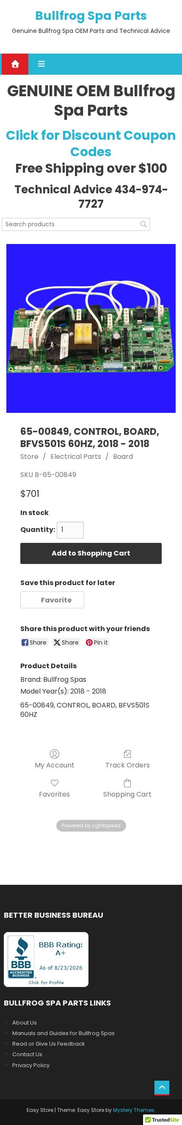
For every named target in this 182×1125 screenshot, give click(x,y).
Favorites (54, 793)
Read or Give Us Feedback (48, 1044)
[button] (52, 599)
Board (123, 456)
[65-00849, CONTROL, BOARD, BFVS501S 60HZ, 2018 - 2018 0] (91, 328)
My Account (54, 764)
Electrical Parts (75, 456)
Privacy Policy (31, 1065)
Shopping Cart (127, 793)
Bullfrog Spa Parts (91, 16)
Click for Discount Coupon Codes (91, 143)
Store (29, 456)
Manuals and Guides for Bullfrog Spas (63, 1033)
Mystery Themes (133, 1110)
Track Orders (127, 764)
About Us (24, 1023)
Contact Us (27, 1054)
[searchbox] (76, 224)
